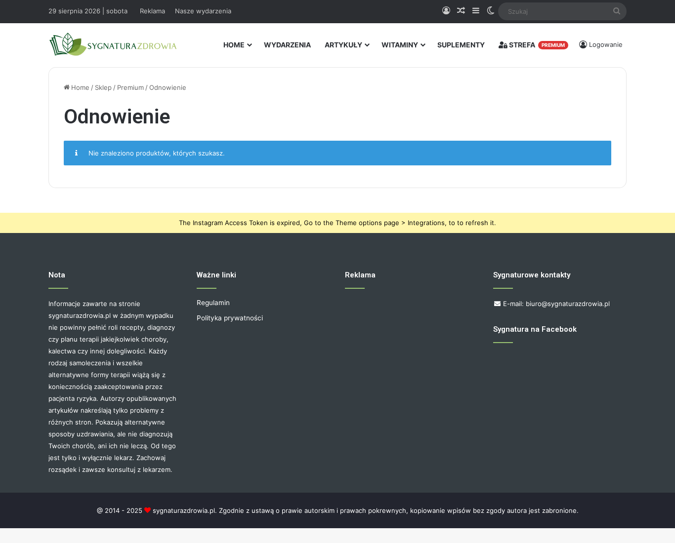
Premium (130, 87)
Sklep (103, 87)
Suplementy (461, 44)
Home (234, 44)
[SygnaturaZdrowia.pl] (112, 45)
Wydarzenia (287, 44)
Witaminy (399, 44)
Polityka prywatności (230, 318)
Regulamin (213, 303)
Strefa (536, 44)
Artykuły (343, 44)
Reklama (152, 11)
